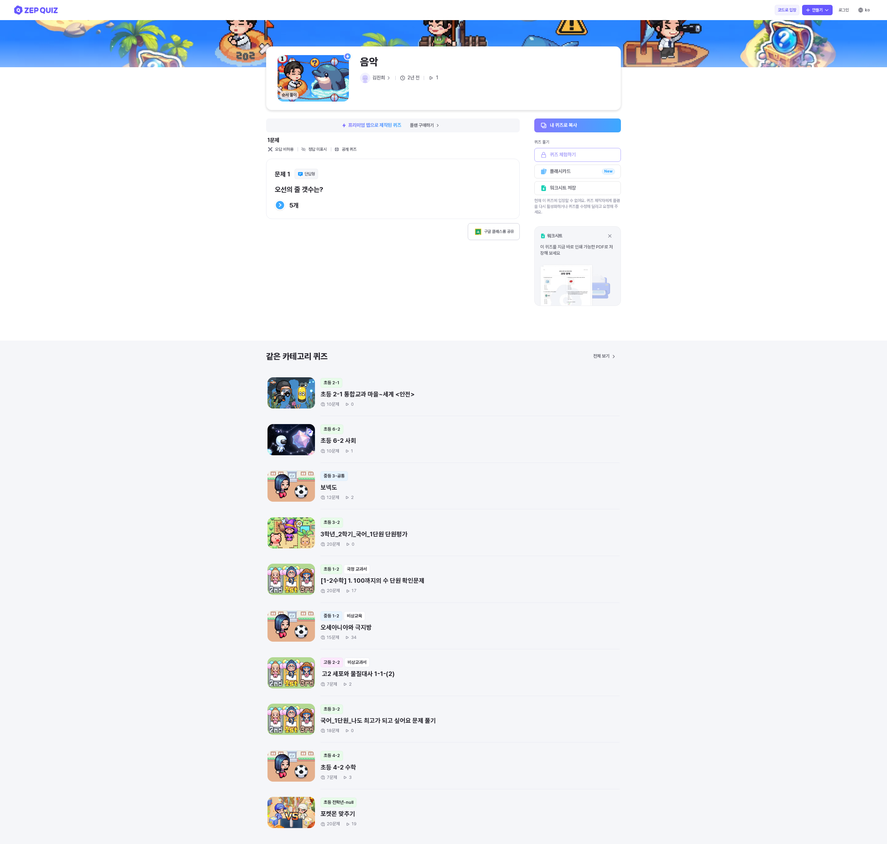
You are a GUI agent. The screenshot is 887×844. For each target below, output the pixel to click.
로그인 (843, 10)
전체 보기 (601, 356)
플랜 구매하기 (422, 125)
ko (867, 10)
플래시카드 (581, 171)
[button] (577, 266)
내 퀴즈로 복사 (563, 125)
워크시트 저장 (563, 188)
